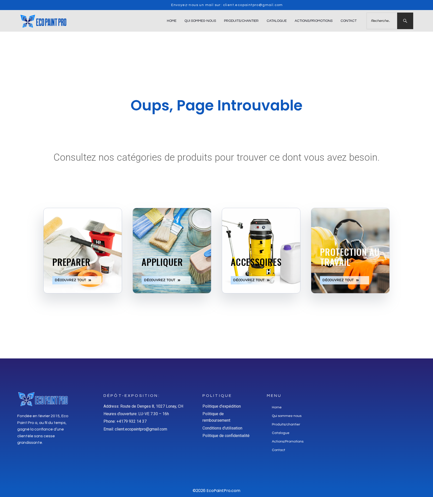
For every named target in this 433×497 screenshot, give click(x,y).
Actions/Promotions (314, 21)
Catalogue (277, 21)
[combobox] (382, 21)
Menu (274, 396)
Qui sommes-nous (200, 21)
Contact (349, 21)
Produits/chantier (241, 21)
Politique (217, 396)
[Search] (405, 21)
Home (171, 21)
